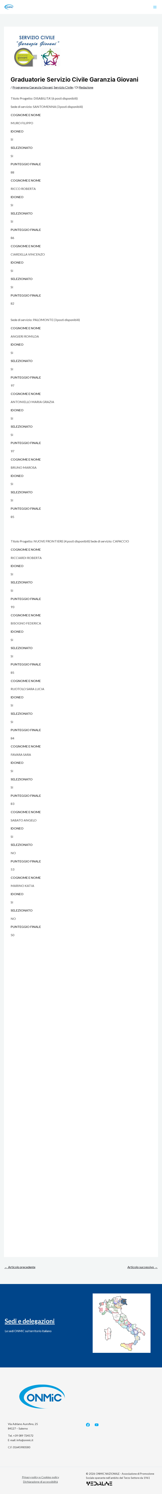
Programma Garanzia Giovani (32, 87)
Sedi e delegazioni (30, 1321)
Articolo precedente (19, 1267)
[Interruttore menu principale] (155, 7)
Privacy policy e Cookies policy (40, 1477)
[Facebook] (88, 1425)
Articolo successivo (142, 1267)
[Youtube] (97, 1425)
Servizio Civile (63, 87)
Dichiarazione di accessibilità (40, 1481)
